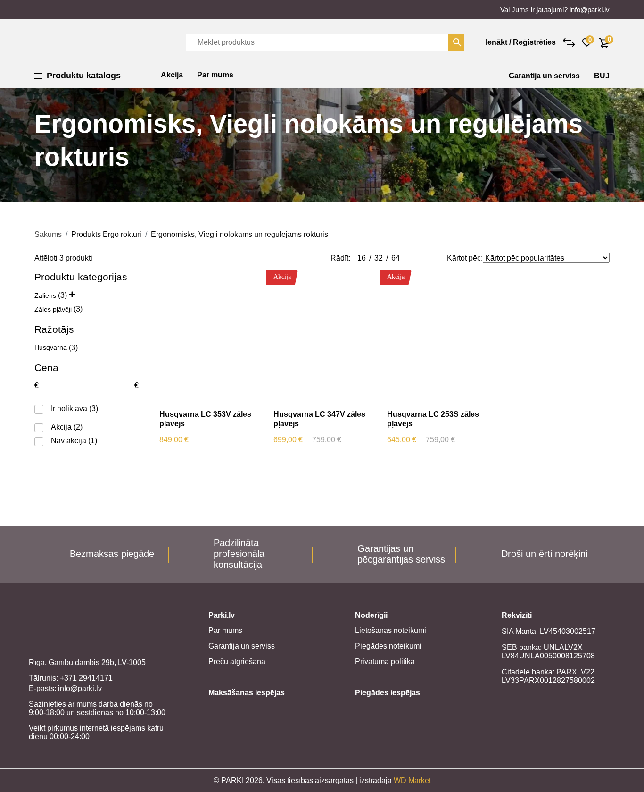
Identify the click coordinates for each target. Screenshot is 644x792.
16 (361, 258)
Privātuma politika (385, 661)
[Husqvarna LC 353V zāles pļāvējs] (209, 336)
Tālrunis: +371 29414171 (71, 678)
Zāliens (45, 295)
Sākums (48, 234)
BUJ (602, 76)
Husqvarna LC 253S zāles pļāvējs (433, 419)
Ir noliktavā (69, 408)
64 (395, 258)
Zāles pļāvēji (53, 309)
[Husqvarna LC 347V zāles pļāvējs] (323, 336)
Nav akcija (68, 441)
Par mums (215, 75)
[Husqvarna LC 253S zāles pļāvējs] (437, 336)
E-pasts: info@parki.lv (65, 688)
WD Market (412, 780)
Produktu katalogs (84, 75)
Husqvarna (50, 347)
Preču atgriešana (236, 661)
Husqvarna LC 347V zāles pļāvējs (319, 419)
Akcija (172, 75)
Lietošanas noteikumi (390, 630)
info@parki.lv (590, 10)
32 (378, 258)
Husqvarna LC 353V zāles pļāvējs (205, 419)
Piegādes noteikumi (388, 646)
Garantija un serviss (544, 76)
